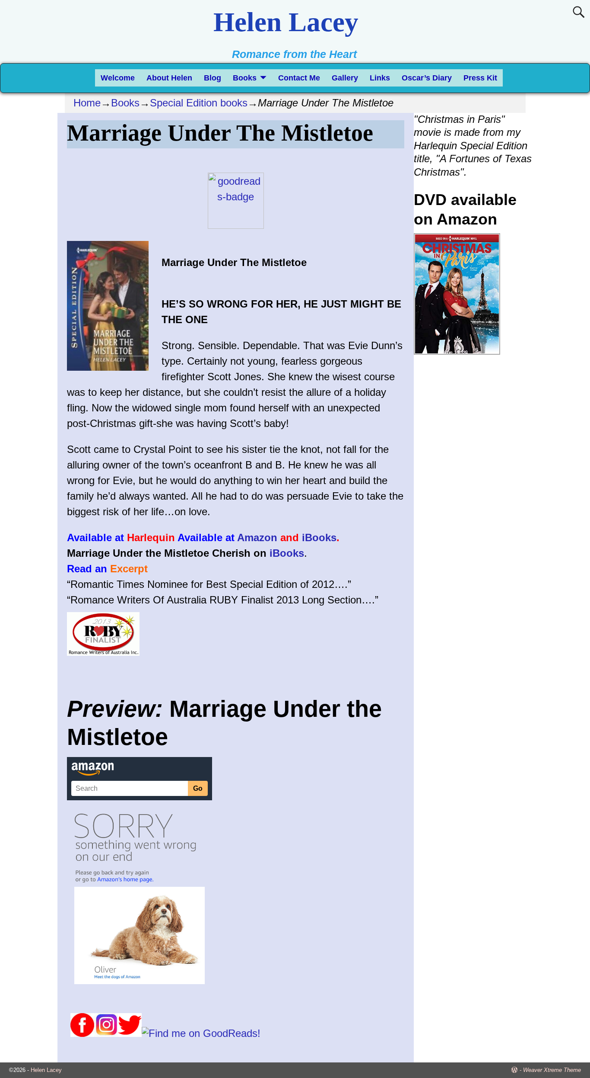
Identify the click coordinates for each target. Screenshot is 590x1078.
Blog (212, 78)
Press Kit (480, 78)
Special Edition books (198, 103)
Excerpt (129, 568)
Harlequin (151, 537)
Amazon (257, 537)
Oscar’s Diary (427, 78)
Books (245, 78)
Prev (419, 373)
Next (527, 373)
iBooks (319, 537)
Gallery (345, 78)
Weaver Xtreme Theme (552, 1070)
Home (87, 103)
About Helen (169, 78)
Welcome (118, 78)
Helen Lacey (285, 22)
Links (380, 78)
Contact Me (299, 78)
